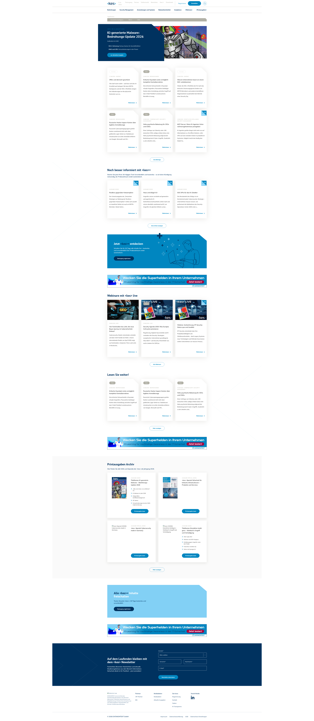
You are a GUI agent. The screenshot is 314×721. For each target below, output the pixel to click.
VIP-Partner (139, 697)
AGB (186, 716)
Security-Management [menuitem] (126, 10)
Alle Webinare (157, 364)
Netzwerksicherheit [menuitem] (164, 10)
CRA (138, 20)
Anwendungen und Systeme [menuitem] (146, 10)
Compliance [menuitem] (177, 10)
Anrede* (160, 651)
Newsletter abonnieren (168, 677)
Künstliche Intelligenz (117, 20)
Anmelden (194, 3)
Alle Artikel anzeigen (157, 226)
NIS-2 (130, 20)
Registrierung (176, 697)
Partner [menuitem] (136, 2)
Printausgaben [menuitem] (201, 10)
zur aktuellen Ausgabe (117, 55)
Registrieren (182, 3)
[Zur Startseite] (111, 3)
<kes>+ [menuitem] (162, 2)
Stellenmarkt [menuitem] (145, 2)
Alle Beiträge (157, 159)
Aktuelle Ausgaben (159, 700)
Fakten (174, 703)
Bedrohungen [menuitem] (111, 10)
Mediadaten (157, 697)
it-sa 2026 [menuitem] (120, 3)
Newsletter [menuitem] (154, 2)
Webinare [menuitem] (188, 10)
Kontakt (174, 700)
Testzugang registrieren (124, 258)
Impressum (164, 716)
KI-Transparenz (177, 706)
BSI (136, 700)
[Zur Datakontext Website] (114, 693)
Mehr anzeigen (157, 428)
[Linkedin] (192, 697)
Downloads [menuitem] (169, 2)
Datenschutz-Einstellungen (198, 716)
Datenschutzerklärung (176, 716)
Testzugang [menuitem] (128, 2)
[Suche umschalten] (205, 3)
